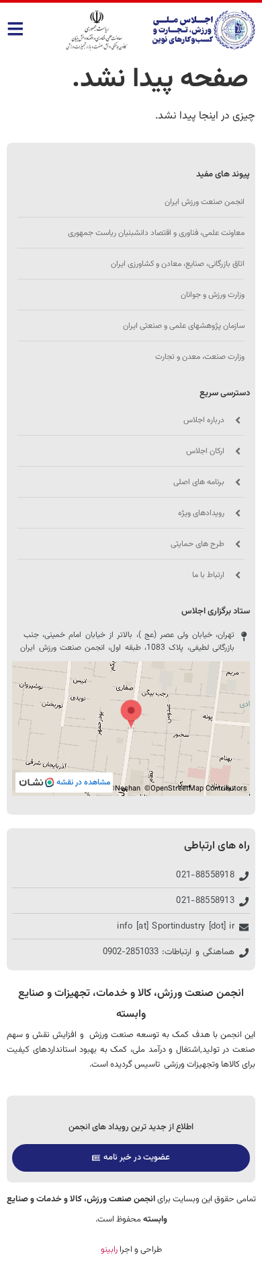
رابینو (109, 1250)
